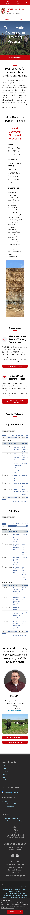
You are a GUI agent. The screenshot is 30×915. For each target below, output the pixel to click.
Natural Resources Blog (9, 804)
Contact (4, 801)
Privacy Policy (8, 893)
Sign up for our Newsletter (15, 738)
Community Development (15, 864)
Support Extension (19, 2)
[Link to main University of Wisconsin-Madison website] (15, 837)
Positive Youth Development (15, 876)
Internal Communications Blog (12, 821)
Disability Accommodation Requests (15, 897)
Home (4, 766)
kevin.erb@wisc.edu (15, 711)
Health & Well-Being (15, 867)
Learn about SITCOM (15, 366)
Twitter (15, 792)
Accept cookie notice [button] (15, 912)
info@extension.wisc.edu (11, 887)
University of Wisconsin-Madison (7, 2)
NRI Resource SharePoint (10, 819)
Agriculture (15, 861)
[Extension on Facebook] (13, 857)
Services (4, 774)
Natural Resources (15, 873)
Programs (5, 771)
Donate (4, 780)
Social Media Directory (9, 807)
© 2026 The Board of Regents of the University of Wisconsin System (15, 889)
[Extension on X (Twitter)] (17, 857)
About (4, 768)
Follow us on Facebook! (15, 742)
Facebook (7, 792)
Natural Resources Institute (15, 10)
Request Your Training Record (16, 401)
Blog (3, 777)
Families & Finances (15, 870)
